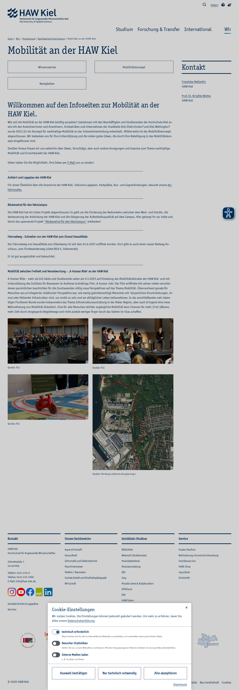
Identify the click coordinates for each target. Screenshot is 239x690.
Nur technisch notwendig (119, 673)
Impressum (180, 684)
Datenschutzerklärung (81, 620)
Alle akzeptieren (165, 673)
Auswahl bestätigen (73, 673)
